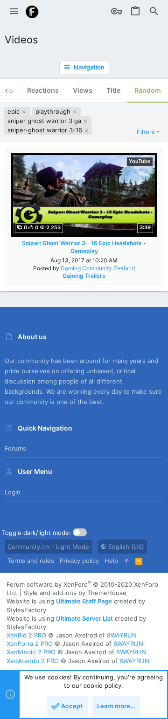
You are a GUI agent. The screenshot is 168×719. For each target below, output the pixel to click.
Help (111, 560)
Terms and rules (30, 560)
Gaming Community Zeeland (98, 268)
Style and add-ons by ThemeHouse (74, 592)
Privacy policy (79, 560)
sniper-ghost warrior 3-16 (45, 130)
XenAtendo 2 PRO (33, 660)
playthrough (53, 111)
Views (82, 90)
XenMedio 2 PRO (31, 652)
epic (14, 111)
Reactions (43, 90)
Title (113, 90)
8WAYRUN (122, 635)
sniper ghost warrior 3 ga (45, 120)
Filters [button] (146, 132)
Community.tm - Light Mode (48, 546)
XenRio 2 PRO (26, 635)
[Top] (127, 561)
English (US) (125, 546)
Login (13, 492)
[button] (14, 12)
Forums (15, 448)
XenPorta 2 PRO (30, 643)
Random (147, 90)
